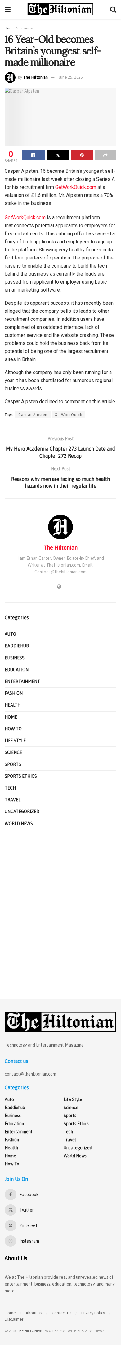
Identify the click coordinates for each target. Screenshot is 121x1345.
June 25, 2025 (71, 77)
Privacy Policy (93, 1313)
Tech (10, 788)
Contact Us (61, 1313)
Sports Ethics (21, 776)
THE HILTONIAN (30, 1331)
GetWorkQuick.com (75, 187)
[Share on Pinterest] (82, 155)
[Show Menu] (8, 9)
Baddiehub (17, 645)
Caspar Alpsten (32, 414)
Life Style (15, 740)
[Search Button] (113, 9)
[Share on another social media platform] (106, 155)
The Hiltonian (35, 77)
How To (13, 728)
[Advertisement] (60, 913)
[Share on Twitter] (58, 155)
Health (12, 705)
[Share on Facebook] (33, 155)
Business (26, 28)
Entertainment (22, 681)
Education (17, 669)
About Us (34, 1313)
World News (19, 823)
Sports (13, 764)
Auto (10, 634)
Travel (12, 799)
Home (10, 28)
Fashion (14, 693)
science (13, 752)
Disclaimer (14, 1319)
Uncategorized (22, 811)
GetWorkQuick (68, 414)
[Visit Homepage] (60, 9)
